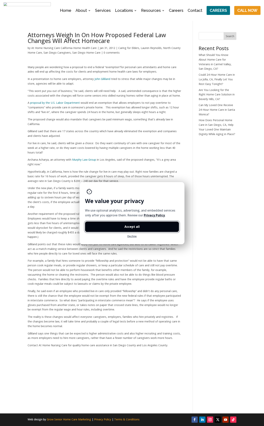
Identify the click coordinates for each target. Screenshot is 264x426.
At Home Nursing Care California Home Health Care (64, 48)
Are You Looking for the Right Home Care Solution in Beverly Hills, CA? (217, 94)
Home (65, 10)
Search (230, 36)
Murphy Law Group (84, 159)
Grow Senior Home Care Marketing (69, 419)
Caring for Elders (128, 48)
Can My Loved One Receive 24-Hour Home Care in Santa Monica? (217, 109)
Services (103, 10)
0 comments (112, 52)
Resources (151, 10)
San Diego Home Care (86, 52)
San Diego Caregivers (57, 52)
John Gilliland (102, 79)
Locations (124, 10)
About (81, 10)
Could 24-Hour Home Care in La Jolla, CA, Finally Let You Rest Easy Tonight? (217, 79)
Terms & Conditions (127, 419)
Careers (176, 10)
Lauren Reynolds (151, 48)
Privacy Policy (102, 419)
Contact (195, 10)
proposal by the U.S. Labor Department (54, 103)
